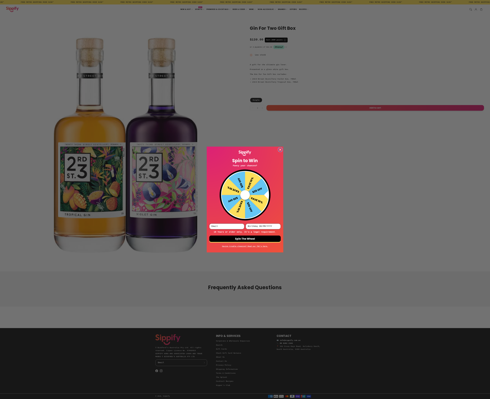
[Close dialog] (280, 150)
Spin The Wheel (245, 239)
